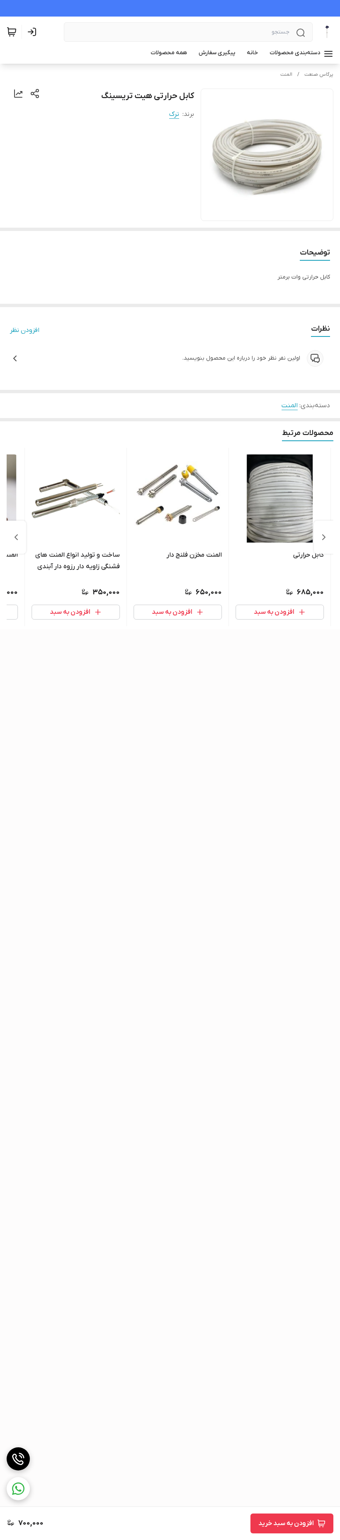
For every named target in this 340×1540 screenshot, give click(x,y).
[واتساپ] (18, 1488)
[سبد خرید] (12, 32)
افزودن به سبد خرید (286, 1523)
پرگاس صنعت (318, 74)
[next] (16, 537)
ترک (174, 114)
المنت (286, 74)
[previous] (324, 537)
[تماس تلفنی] (18, 1458)
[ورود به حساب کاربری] (33, 32)
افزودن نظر (24, 330)
